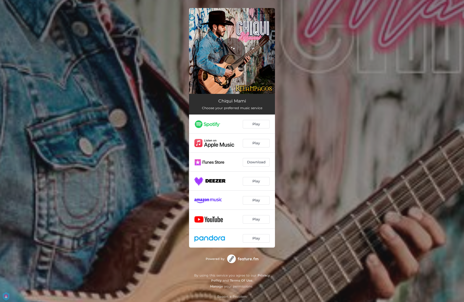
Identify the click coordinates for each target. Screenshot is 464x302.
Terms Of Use (241, 280)
